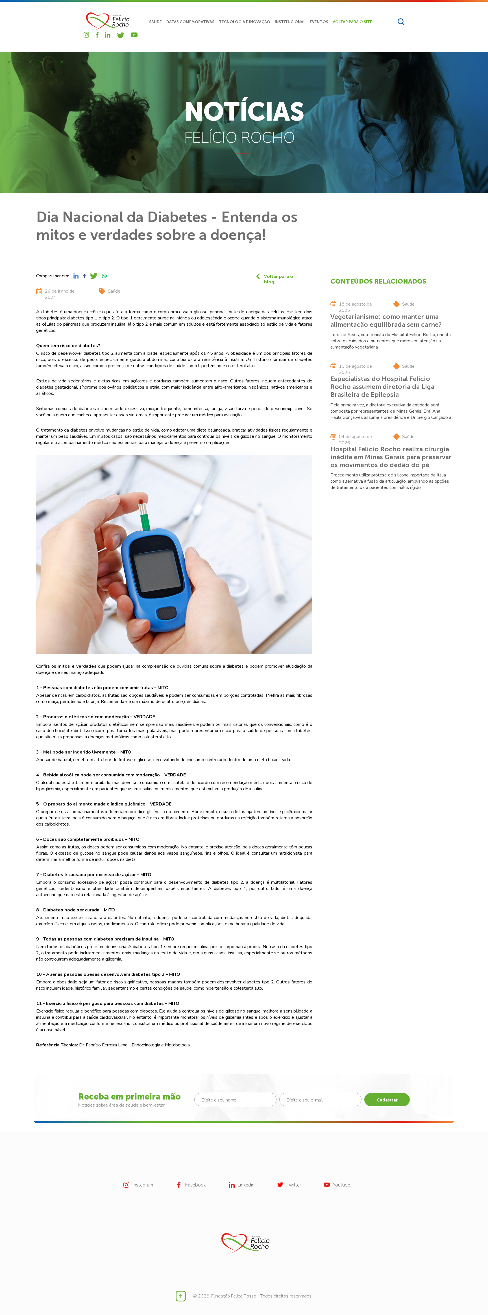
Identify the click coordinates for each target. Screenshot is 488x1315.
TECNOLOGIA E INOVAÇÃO (244, 21)
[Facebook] (97, 35)
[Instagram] (86, 34)
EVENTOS (319, 21)
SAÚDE (155, 21)
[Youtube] (134, 34)
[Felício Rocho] (106, 21)
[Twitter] (120, 35)
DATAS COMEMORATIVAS (190, 21)
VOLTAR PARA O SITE (352, 21)
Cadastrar (387, 1100)
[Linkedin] (107, 35)
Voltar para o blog (278, 276)
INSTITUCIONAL (290, 21)
